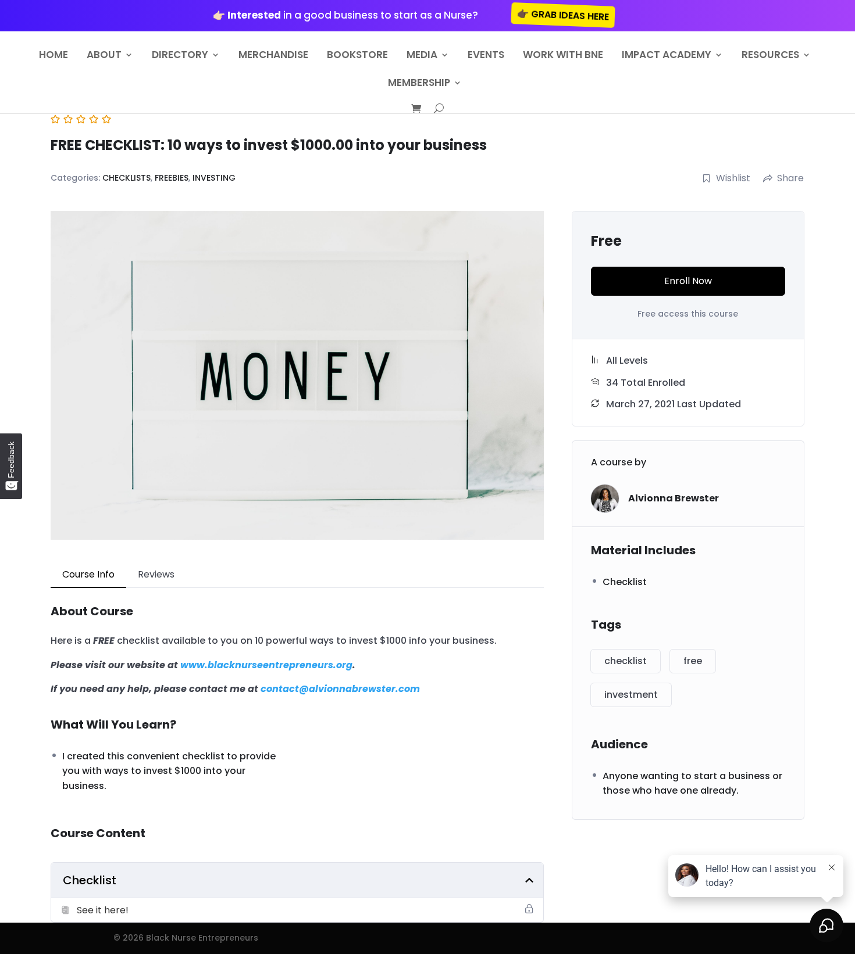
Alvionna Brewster (673, 498)
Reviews (156, 574)
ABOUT (104, 56)
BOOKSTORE (357, 56)
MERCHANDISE (273, 56)
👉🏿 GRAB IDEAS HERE (563, 15)
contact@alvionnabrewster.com (340, 688)
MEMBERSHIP (419, 83)
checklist (625, 661)
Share (790, 178)
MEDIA (422, 56)
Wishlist (733, 178)
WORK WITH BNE (563, 56)
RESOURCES (770, 56)
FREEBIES (171, 178)
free (692, 661)
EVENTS (486, 56)
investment (631, 694)
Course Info (88, 574)
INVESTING (214, 178)
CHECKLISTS (126, 178)
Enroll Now (688, 281)
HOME (53, 56)
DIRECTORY (180, 56)
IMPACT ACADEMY (666, 56)
